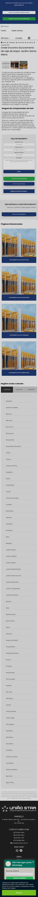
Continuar (19, 892)
